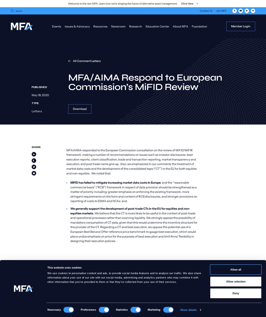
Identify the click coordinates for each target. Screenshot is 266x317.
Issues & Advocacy (77, 26)
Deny (236, 293)
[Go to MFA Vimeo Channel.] (253, 11)
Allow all (235, 269)
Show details (188, 309)
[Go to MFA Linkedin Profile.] (247, 11)
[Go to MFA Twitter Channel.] (234, 11)
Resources (100, 26)
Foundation (199, 26)
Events (56, 26)
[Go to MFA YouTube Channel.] (240, 11)
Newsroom (118, 26)
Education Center (157, 26)
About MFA (180, 26)
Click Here (187, 3)
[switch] (104, 310)
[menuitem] (206, 11)
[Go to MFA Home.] (22, 26)
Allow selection (236, 281)
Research (135, 26)
